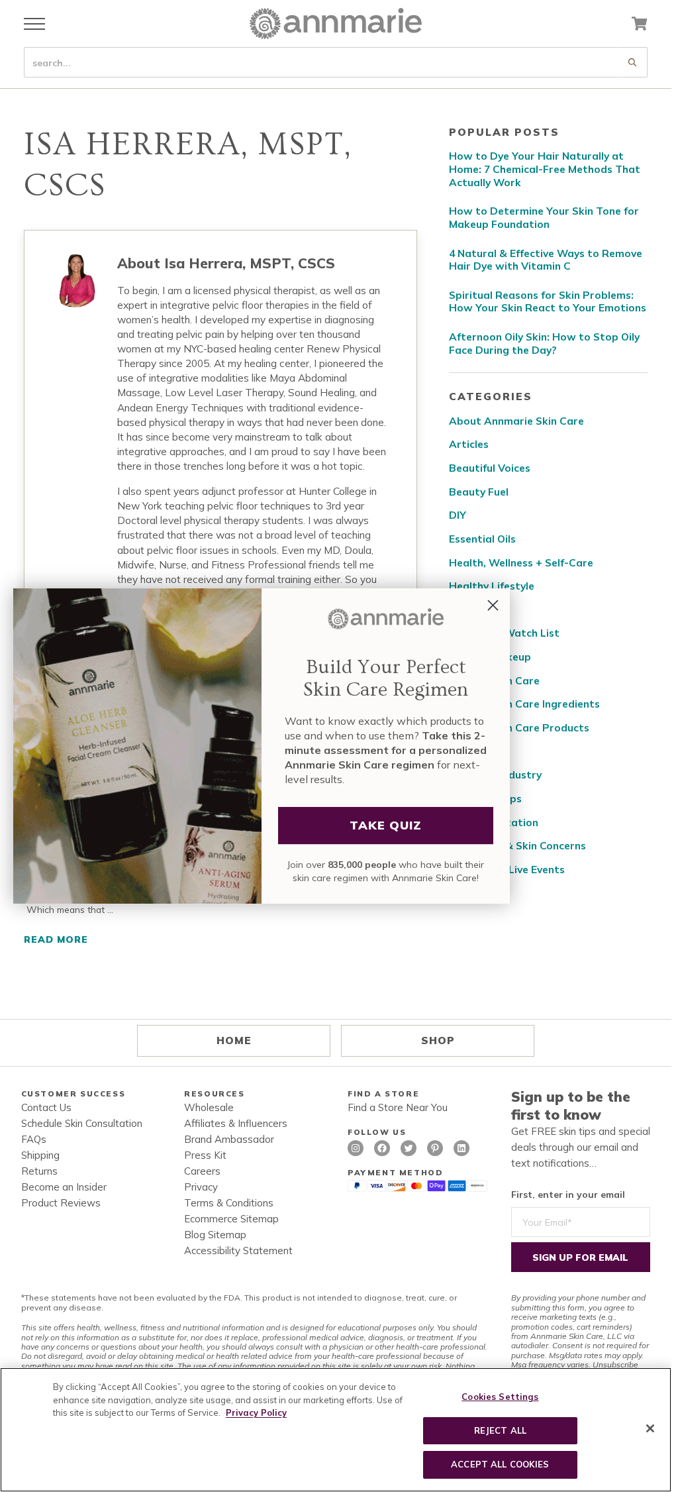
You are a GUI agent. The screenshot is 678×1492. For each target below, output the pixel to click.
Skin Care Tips (485, 798)
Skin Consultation (493, 822)
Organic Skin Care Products (519, 727)
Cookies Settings (499, 1396)
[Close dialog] (493, 605)
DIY (457, 515)
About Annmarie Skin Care (516, 421)
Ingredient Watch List (504, 633)
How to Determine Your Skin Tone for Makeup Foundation (544, 218)
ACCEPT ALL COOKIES (500, 1464)
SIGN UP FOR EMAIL (580, 1257)
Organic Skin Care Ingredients (524, 704)
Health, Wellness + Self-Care (521, 563)
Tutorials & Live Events (507, 869)
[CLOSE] (650, 1428)
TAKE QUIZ (386, 825)
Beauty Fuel (478, 492)
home (234, 1040)
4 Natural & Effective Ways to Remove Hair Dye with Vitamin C (545, 260)
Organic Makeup (490, 657)
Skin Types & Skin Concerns (517, 845)
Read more (62, 940)
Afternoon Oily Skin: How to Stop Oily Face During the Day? (544, 343)
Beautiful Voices (489, 468)
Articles (469, 444)
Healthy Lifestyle (491, 586)
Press (463, 751)
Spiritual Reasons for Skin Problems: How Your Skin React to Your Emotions (547, 302)
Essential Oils (482, 539)
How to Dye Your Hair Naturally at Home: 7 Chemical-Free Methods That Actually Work (544, 169)
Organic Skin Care (494, 680)
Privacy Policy (256, 1412)
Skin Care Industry (495, 775)
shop (438, 1040)
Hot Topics (477, 610)
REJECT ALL (500, 1430)
